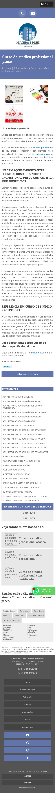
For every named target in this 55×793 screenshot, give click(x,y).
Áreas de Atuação (27, 689)
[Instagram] (27, 743)
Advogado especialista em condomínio (21, 461)
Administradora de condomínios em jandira (24, 439)
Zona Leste (19, 616)
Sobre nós (27, 697)
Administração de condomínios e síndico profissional (22, 407)
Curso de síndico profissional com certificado (25, 496)
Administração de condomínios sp (19, 421)
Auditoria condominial (14, 470)
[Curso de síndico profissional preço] (14, 93)
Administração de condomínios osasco (22, 417)
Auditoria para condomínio (16, 479)
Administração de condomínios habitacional (24, 412)
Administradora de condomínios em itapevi (23, 434)
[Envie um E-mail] (33, 13)
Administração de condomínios (18, 397)
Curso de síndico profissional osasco (21, 501)
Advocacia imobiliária (13, 457)
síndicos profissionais (43, 147)
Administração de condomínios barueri (22, 401)
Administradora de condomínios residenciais (24, 448)
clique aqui (38, 352)
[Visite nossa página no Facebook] (27, 758)
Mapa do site (27, 727)
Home (27, 682)
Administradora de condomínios (18, 426)
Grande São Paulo (36, 616)
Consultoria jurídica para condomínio (21, 487)
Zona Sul (7, 616)
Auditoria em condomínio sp (16, 474)
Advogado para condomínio (16, 465)
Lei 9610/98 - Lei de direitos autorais (16, 653)
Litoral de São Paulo (11, 620)
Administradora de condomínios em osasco (24, 443)
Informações (10, 389)
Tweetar (7, 366)
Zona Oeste (38, 611)
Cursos (27, 704)
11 (27, 512)
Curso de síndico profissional (17, 492)
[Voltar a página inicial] (27, 33)
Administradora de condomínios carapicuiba (24, 430)
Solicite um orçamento (27, 374)
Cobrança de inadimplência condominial (22, 483)
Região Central (9, 611)
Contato (27, 719)
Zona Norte (24, 611)
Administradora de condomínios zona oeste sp (25, 452)
